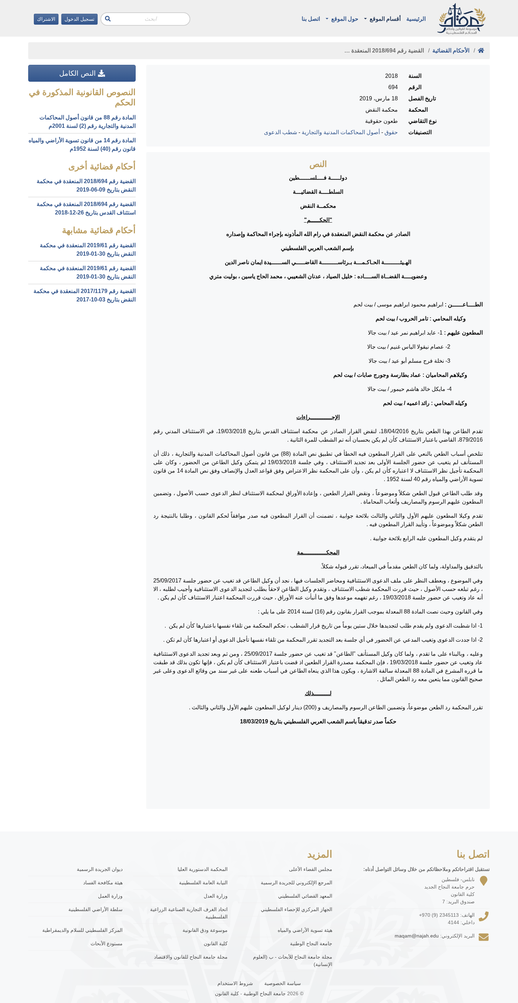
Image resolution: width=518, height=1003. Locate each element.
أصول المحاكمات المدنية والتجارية (341, 132)
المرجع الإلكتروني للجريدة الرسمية (296, 882)
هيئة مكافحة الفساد (103, 882)
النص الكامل (78, 73)
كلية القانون (216, 943)
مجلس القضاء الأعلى (310, 869)
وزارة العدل (216, 896)
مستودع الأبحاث (107, 943)
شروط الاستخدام (235, 983)
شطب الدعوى (280, 132)
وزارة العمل (110, 896)
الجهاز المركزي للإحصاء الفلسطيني (296, 909)
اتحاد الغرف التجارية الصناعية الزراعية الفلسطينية (189, 913)
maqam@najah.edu (417, 936)
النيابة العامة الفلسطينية (203, 882)
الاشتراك (46, 19)
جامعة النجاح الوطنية (311, 943)
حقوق (391, 132)
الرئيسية (416, 19)
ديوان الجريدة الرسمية (100, 869)
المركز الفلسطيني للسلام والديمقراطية (82, 930)
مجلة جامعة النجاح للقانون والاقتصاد (191, 957)
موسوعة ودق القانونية (205, 930)
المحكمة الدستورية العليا (203, 869)
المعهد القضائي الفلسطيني (305, 896)
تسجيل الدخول (79, 19)
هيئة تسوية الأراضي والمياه (305, 930)
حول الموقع (344, 19)
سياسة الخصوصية (282, 983)
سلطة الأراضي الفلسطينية (95, 909)
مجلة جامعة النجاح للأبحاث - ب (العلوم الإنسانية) (292, 960)
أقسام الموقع (384, 19)
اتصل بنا (311, 19)
